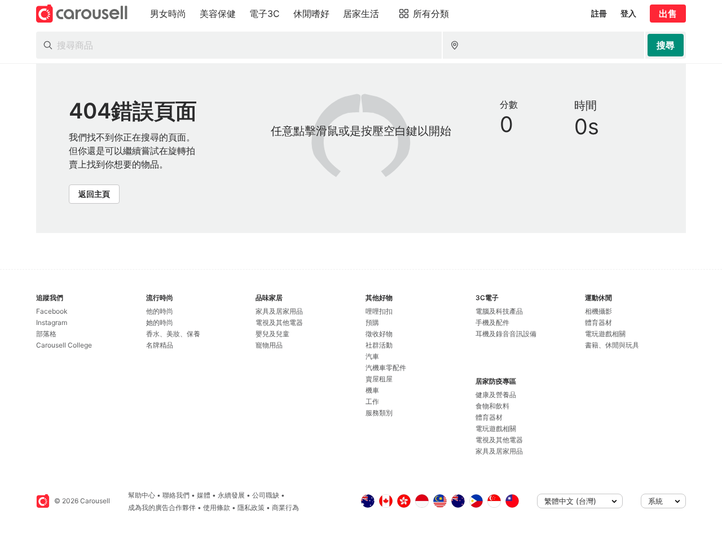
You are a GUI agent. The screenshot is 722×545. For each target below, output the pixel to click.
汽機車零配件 (386, 367)
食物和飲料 (492, 406)
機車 (372, 390)
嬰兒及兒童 (272, 333)
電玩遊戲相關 (496, 428)
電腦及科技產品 (499, 311)
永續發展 (231, 495)
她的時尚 (159, 322)
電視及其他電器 (279, 322)
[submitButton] (666, 45)
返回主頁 (94, 194)
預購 (372, 322)
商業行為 (285, 507)
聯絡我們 (176, 495)
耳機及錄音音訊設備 (506, 333)
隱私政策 (251, 507)
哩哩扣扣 (379, 311)
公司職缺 (265, 495)
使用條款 (216, 507)
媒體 (203, 495)
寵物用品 (269, 345)
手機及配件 (492, 322)
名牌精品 (159, 345)
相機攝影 (598, 311)
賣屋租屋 (379, 379)
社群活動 (379, 345)
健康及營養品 (496, 394)
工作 (372, 401)
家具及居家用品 (279, 311)
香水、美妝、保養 (173, 333)
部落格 (46, 333)
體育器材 (489, 417)
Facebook (52, 311)
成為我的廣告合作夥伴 (162, 507)
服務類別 (379, 412)
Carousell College (64, 345)
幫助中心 (141, 495)
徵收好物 (379, 333)
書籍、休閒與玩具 (612, 345)
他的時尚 (159, 311)
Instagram (51, 322)
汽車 (372, 356)
